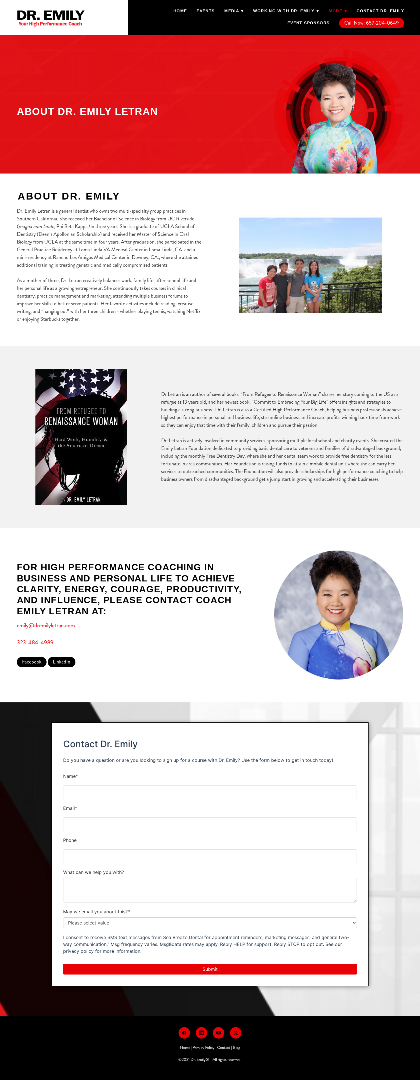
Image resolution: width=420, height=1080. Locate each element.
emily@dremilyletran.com (46, 625)
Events (206, 11)
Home (180, 11)
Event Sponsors (308, 23)
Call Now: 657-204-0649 (371, 23)
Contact (223, 1047)
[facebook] (184, 1033)
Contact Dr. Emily (380, 11)
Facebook (31, 661)
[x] (235, 1033)
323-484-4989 (35, 642)
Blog (236, 1047)
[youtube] (218, 1033)
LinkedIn (61, 661)
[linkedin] (201, 1033)
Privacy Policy (204, 1047)
